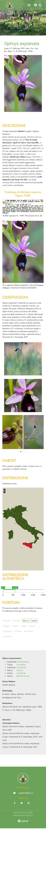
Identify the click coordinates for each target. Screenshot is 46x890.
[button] (29, 5)
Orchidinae (21, 667)
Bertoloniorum (23, 676)
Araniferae (21, 673)
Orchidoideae (23, 662)
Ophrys (20, 670)
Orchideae (21, 664)
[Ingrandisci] (40, 202)
